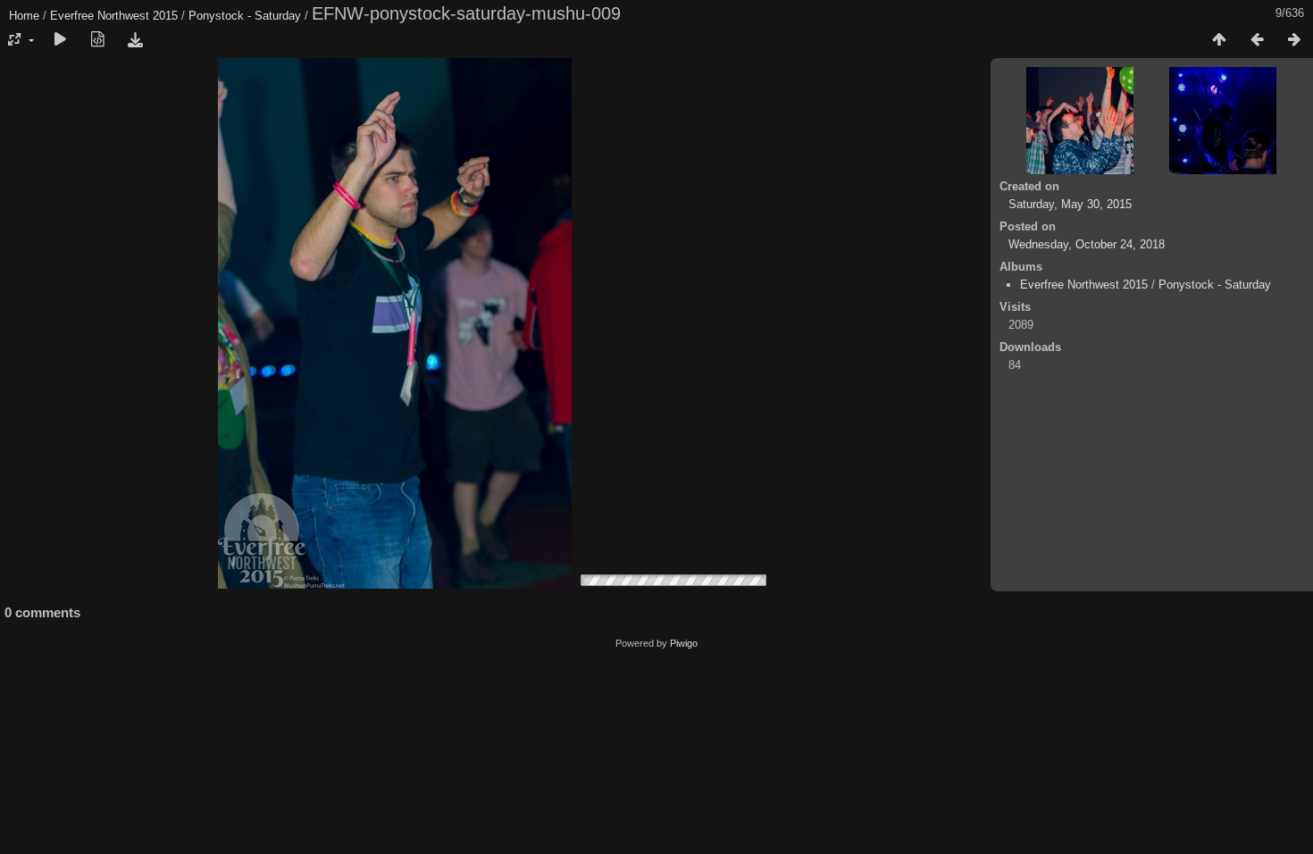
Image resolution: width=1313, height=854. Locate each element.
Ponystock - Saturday (244, 15)
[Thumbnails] (1219, 40)
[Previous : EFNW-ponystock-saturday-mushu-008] (1256, 40)
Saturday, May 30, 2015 (1070, 204)
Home (24, 15)
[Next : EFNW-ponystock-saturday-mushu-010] (1294, 40)
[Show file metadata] (97, 40)
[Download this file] (135, 40)
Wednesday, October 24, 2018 (1086, 244)
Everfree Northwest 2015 (114, 15)
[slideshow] (60, 40)
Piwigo (684, 643)
